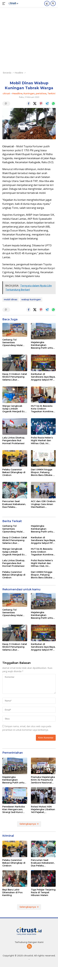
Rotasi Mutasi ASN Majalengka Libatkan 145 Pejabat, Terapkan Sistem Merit (43, 809)
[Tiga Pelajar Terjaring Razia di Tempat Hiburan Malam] (43, 878)
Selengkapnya (28, 823)
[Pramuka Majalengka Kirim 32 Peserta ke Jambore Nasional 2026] (43, 766)
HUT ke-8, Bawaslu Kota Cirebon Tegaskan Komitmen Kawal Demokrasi (43, 409)
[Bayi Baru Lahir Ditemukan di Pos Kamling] (14, 878)
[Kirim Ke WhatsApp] (53, 103)
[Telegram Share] (47, 103)
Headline (17, 93)
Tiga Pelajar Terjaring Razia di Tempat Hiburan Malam (43, 892)
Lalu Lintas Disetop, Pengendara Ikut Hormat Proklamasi (13, 440)
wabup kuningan (31, 299)
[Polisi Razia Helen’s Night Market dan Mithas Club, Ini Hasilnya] (43, 426)
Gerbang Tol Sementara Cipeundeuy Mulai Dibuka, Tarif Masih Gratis (13, 342)
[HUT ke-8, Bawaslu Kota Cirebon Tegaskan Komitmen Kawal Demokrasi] (43, 395)
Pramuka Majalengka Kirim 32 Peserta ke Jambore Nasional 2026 (43, 780)
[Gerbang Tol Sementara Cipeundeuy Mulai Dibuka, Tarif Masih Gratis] (14, 330)
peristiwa (41, 93)
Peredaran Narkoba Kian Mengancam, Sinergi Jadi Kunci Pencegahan (13, 809)
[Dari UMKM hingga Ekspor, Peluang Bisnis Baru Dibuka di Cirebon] (43, 458)
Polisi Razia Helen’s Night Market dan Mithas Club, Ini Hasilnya (42, 440)
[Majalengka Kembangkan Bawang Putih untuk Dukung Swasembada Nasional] (43, 331)
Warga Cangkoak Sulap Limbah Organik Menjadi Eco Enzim (14, 409)
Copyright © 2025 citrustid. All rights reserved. (29, 955)
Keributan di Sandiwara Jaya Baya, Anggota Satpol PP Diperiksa (43, 377)
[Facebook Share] (28, 103)
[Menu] (4, 3)
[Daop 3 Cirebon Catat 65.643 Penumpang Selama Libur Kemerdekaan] (14, 363)
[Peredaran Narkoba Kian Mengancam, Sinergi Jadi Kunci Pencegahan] (14, 795)
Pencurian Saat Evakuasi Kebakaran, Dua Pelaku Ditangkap (14, 504)
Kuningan (29, 93)
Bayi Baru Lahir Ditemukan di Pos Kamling (12, 892)
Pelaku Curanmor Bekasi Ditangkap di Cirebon (13, 472)
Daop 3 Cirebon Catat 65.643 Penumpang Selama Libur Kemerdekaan (14, 377)
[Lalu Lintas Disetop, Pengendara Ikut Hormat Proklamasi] (14, 426)
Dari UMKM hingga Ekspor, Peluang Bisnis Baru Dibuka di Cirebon (43, 472)
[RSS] (29, 946)
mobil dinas (10, 299)
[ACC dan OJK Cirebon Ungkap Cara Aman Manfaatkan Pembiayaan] (43, 490)
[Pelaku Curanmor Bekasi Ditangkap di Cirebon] (14, 458)
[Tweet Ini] (34, 103)
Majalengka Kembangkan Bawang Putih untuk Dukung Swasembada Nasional (42, 345)
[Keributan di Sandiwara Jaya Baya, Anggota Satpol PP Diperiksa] (43, 363)
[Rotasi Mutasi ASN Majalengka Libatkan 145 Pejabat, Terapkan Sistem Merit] (43, 795)
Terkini (51, 93)
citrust (6, 93)
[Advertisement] (29, 37)
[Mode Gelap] (47, 3)
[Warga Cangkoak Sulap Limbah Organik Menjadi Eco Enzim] (14, 395)
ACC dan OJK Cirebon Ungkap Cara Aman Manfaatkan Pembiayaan (43, 504)
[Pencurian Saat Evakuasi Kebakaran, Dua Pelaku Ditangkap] (14, 490)
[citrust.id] (13, 3)
